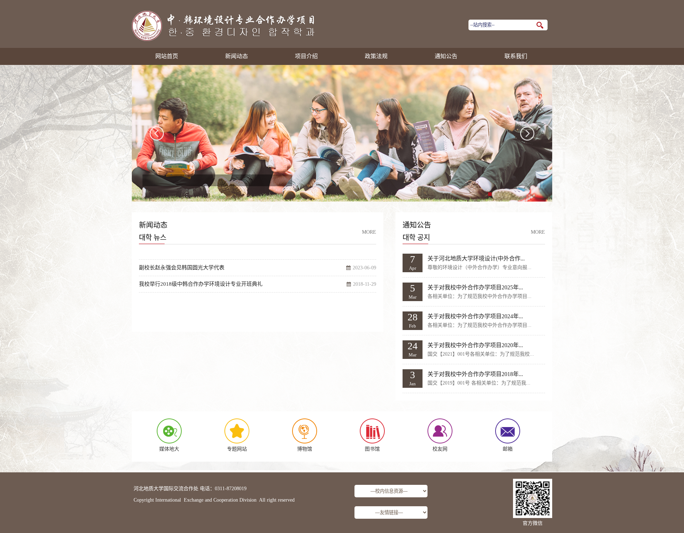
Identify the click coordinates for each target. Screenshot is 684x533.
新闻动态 (236, 56)
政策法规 (376, 56)
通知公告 (446, 56)
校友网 (439, 449)
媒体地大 (169, 449)
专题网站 (237, 449)
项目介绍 (306, 56)
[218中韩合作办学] (224, 39)
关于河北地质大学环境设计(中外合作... (476, 258)
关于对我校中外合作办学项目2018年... (475, 374)
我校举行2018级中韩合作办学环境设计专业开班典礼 (201, 284)
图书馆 (372, 449)
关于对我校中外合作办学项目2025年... (475, 287)
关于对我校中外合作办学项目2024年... (475, 316)
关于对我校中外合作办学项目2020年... (475, 345)
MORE (369, 232)
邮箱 (508, 449)
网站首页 (166, 56)
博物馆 (304, 449)
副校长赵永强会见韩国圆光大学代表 (181, 267)
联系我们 (515, 56)
